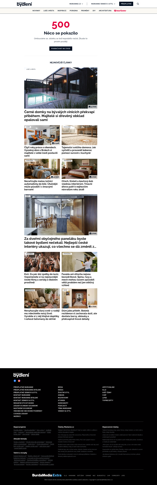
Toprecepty (107, 400)
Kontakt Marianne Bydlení (26, 398)
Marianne (72, 475)
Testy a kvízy (40, 430)
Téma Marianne (65, 408)
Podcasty (62, 406)
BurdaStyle (101, 475)
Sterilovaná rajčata (19, 460)
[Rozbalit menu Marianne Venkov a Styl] (114, 3)
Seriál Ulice (31, 444)
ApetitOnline (108, 387)
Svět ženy (106, 392)
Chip (104, 395)
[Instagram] (19, 381)
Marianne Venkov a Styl (102, 4)
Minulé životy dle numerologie (35, 442)
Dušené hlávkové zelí (20, 456)
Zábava (61, 395)
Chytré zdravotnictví (42, 444)
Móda (60, 387)
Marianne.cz (75, 4)
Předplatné (126, 4)
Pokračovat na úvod (60, 48)
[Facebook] (15, 381)
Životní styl (63, 392)
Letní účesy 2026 (44, 446)
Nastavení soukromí (23, 408)
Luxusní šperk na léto (20, 448)
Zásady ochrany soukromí (26, 406)
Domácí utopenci (45, 462)
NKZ (94, 475)
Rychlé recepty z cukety (47, 464)
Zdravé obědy (35, 434)
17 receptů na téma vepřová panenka (38, 458)
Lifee (104, 398)
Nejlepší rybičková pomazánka (29, 462)
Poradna (74, 11)
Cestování (21, 432)
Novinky (36, 11)
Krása (60, 390)
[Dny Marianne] (120, 11)
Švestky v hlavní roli (33, 456)
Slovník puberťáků (29, 430)
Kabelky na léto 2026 (31, 446)
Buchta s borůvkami (32, 464)
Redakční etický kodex (24, 403)
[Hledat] (138, 4)
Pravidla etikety (18, 430)
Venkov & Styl (64, 411)
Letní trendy (25, 434)
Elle (104, 390)
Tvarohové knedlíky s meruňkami (36, 460)
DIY (94, 11)
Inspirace (62, 11)
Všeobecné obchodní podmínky (28, 411)
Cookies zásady (21, 414)
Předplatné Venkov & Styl (25, 392)
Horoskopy (63, 403)
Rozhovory (63, 398)
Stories (61, 400)
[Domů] (24, 4)
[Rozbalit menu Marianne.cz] (82, 3)
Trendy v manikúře (19, 442)
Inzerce (17, 416)
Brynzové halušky (19, 464)
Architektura (105, 11)
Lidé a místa (49, 11)
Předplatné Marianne (23, 387)
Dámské (88, 475)
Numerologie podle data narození (35, 432)
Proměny (85, 11)
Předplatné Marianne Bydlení (27, 390)
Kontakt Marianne (22, 395)
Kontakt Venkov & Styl (24, 400)
